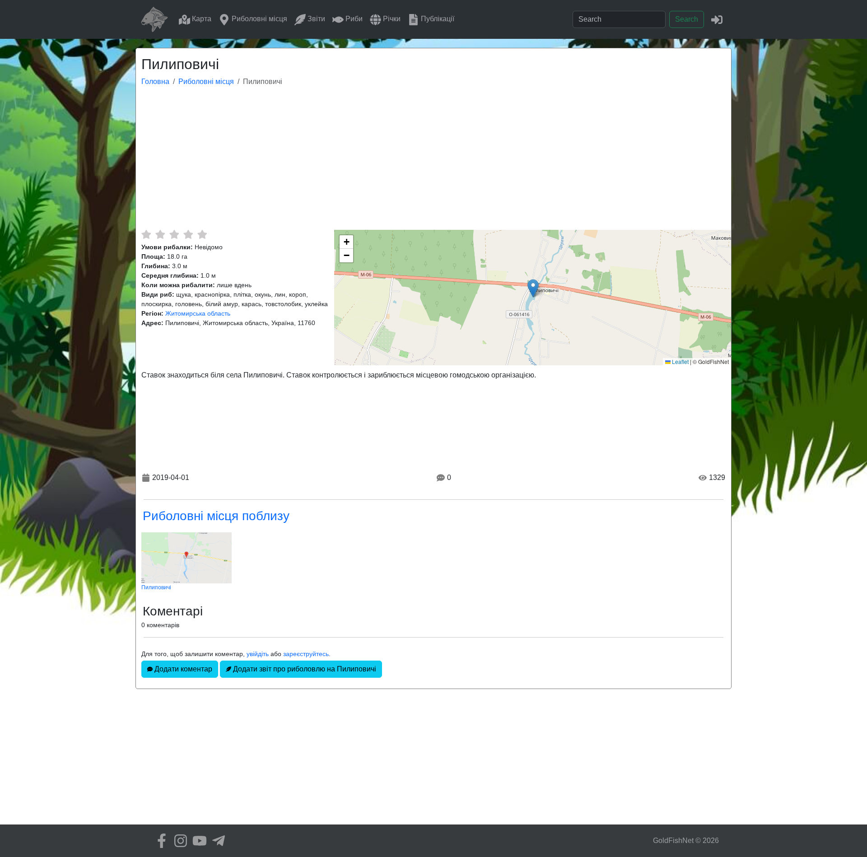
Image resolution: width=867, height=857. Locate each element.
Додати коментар (182, 669)
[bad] (146, 234)
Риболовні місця (258, 19)
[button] (533, 288)
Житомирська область (197, 313)
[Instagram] (178, 841)
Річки (391, 19)
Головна (155, 81)
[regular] (174, 234)
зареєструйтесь (306, 653)
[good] (188, 234)
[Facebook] (159, 841)
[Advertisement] (433, 162)
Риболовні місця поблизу (216, 516)
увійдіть (258, 653)
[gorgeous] (202, 234)
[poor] (160, 234)
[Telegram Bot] (216, 841)
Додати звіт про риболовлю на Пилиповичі (303, 669)
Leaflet (680, 361)
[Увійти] (717, 19)
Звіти (315, 19)
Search (686, 19)
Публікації (436, 19)
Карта (200, 19)
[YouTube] (197, 841)
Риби (353, 19)
